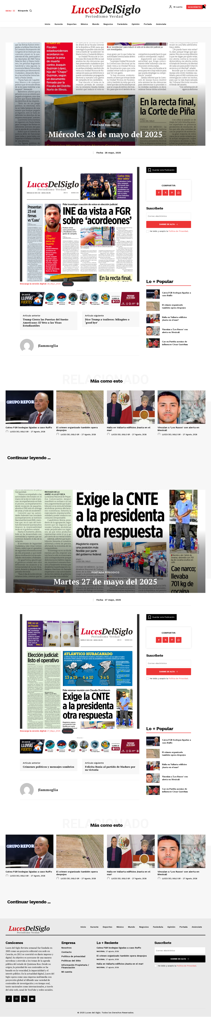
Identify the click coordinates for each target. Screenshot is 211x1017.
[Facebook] (159, 193)
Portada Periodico (105, 125)
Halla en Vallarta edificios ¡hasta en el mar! (174, 318)
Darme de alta (167, 224)
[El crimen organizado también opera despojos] (153, 306)
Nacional (101, 951)
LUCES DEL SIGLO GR (19, 432)
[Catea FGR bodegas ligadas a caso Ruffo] (153, 294)
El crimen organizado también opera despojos (174, 306)
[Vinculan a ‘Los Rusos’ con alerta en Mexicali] (153, 330)
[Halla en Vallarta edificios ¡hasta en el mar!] (153, 318)
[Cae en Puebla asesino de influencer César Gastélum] (153, 343)
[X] (165, 193)
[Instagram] (16, 999)
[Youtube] (32, 999)
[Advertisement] (168, 256)
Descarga (68, 284)
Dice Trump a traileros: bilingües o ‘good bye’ (107, 321)
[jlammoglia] (27, 346)
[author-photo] (7, 431)
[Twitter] (24, 999)
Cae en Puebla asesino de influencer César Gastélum (175, 343)
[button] (25, 11)
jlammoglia (48, 346)
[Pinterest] (172, 193)
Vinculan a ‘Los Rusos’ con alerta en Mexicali (175, 331)
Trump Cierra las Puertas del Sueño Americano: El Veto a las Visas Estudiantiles (45, 322)
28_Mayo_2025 (40, 284)
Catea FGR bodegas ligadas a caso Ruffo (29, 427)
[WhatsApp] (178, 193)
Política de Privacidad (178, 231)
